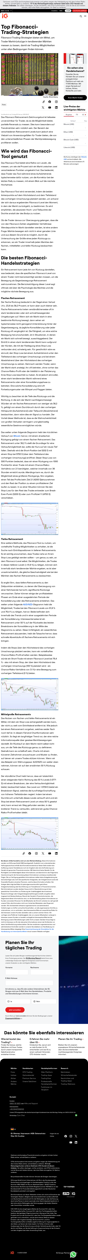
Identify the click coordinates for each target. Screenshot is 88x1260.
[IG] (5, 16)
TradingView (46, 1078)
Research (64, 1068)
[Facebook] (50, 101)
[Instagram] (56, 101)
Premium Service (29, 1078)
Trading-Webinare (68, 1084)
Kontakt (13, 1097)
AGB (32, 1133)
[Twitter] (43, 107)
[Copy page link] (43, 101)
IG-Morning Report (33, 958)
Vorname (8, 967)
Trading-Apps (46, 1075)
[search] (80, 16)
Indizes (13, 1075)
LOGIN (68, 10)
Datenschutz (40, 1133)
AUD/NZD (28, 604)
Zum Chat (21, 1115)
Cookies (21, 1136)
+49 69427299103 (17, 1109)
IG (11, 1133)
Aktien (13, 1078)
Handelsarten (28, 1068)
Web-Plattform (47, 1072)
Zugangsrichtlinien (12, 1018)
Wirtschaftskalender (69, 1075)
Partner (67, 1253)
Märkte (14, 1068)
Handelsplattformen (49, 1068)
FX (77, 115)
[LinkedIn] (56, 107)
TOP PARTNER (69, 1187)
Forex (4, 104)
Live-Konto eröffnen (79, 10)
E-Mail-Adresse (11, 978)
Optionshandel (28, 1075)
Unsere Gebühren (29, 1081)
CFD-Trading (27, 1072)
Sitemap (16, 1133)
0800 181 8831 (15, 1103)
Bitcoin (17, 436)
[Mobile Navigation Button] (85, 16)
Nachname (34, 967)
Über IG (14, 1136)
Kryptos (69, 115)
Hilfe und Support (31, 1103)
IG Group (59, 1253)
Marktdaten (65, 1072)
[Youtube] (50, 107)
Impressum (25, 1133)
